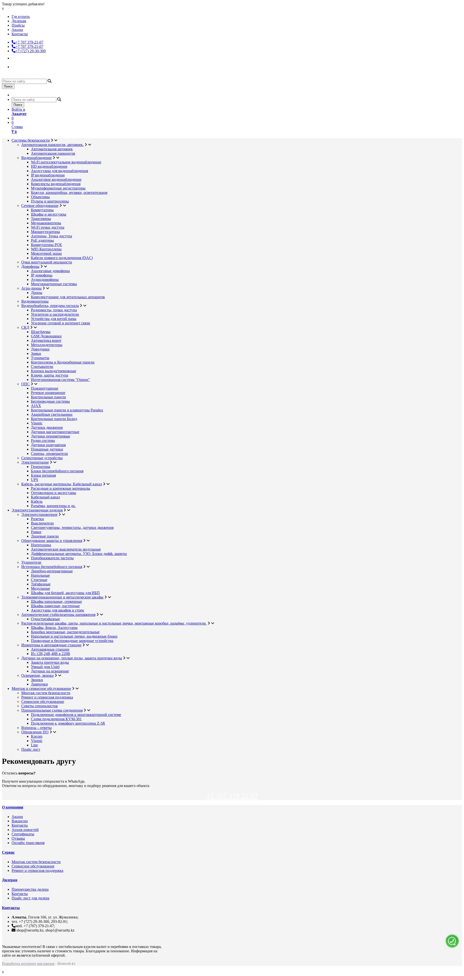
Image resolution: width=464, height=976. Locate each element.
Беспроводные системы (50, 401)
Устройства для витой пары (53, 319)
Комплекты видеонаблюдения (55, 184)
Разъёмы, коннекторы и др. (53, 506)
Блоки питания (43, 475)
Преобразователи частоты (52, 558)
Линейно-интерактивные (52, 571)
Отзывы (18, 838)
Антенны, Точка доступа (51, 236)
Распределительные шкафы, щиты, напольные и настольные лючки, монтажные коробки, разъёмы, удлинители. (114, 623)
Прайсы (18, 25)
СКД (25, 327)
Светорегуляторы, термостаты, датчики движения (72, 527)
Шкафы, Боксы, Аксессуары (54, 628)
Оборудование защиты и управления (51, 541)
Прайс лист (30, 749)
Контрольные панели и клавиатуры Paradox (67, 410)
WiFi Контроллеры (46, 249)
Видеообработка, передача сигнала (50, 306)
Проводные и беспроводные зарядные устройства (72, 641)
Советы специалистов (39, 706)
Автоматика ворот (46, 340)
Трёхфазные (41, 584)
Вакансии (20, 821)
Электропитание (35, 462)
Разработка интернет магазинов (28, 963)
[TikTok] (16, 66)
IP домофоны (41, 275)
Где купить (21, 17)
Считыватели (42, 366)
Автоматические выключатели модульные (66, 549)
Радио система (43, 440)
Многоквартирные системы (54, 284)
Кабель (37, 501)
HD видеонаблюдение (49, 166)
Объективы (40, 197)
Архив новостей (25, 830)
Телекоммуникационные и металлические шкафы (62, 597)
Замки (36, 353)
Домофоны (30, 266)
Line (34, 745)
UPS (34, 480)
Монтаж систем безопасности (45, 693)
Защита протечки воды (50, 662)
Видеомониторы (35, 301)
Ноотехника (41, 545)
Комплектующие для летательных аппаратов (68, 297)
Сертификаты (23, 834)
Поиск (8, 86)
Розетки (37, 519)
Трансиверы (41, 219)
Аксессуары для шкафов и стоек (57, 610)
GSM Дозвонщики (46, 336)
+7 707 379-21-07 (29, 42)
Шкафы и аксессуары (48, 214)
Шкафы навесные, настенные (55, 606)
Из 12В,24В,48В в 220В (50, 654)
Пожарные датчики (47, 449)
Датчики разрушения (48, 445)
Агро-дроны (31, 288)
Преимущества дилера (30, 889)
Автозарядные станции (50, 649)
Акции (17, 30)
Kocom (36, 736)
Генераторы (40, 467)
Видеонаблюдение (36, 158)
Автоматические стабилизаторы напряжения (58, 614)
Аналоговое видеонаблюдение (56, 179)
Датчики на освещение (50, 671)
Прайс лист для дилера (30, 898)
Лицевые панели (45, 536)
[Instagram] (16, 57)
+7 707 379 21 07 (232, 796)
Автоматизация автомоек (52, 149)
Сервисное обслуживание (42, 701)
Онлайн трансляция (28, 843)
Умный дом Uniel (45, 667)
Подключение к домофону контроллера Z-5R (68, 723)
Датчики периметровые (50, 436)
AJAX (36, 406)
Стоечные (39, 580)
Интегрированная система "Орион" (60, 380)
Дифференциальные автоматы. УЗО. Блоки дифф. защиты (79, 554)
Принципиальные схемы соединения (52, 710)
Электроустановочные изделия (37, 510)
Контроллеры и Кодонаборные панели (62, 362)
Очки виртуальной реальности (46, 262)
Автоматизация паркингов (53, 153)
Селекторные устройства (42, 458)
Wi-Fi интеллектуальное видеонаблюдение (66, 162)
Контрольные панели (48, 397)
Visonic (37, 423)
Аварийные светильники (51, 414)
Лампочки (39, 684)
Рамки (36, 532)
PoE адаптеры (42, 240)
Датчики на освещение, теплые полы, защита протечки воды (71, 658)
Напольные (40, 575)
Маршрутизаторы (45, 232)
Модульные (40, 588)
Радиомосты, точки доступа (54, 310)
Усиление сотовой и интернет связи (60, 323)
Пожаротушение (44, 388)
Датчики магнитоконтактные (55, 432)
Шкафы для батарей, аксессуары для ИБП (65, 593)
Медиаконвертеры (46, 223)
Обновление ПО (35, 732)
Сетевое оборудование (39, 206)
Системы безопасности (31, 140)
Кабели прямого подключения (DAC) (62, 258)
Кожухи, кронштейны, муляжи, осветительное (69, 192)
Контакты (20, 34)
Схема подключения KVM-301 (56, 719)
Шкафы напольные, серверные (56, 601)
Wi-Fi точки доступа (47, 227)
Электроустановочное (39, 514)
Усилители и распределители (55, 314)
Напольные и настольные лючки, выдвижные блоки (74, 636)
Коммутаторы (42, 210)
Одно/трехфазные (45, 619)
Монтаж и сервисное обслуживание (41, 688)
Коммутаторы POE (46, 245)
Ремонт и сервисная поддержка (47, 697)
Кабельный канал (45, 497)
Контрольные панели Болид (54, 419)
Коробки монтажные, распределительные (65, 632)
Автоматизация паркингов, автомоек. (52, 145)
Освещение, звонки (37, 675)
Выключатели (42, 523)
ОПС (25, 384)
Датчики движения (47, 427)
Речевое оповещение (48, 393)
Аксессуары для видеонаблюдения (59, 171)
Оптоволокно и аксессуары (53, 493)
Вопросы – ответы (36, 728)
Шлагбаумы (41, 332)
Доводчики (40, 349)
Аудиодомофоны (45, 279)
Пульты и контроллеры (50, 201)
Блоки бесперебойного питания (57, 471)
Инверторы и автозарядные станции (51, 645)
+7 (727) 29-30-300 (30, 51)
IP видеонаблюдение (48, 175)
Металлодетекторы (46, 345)
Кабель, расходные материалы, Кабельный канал (61, 484)
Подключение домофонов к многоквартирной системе (76, 715)
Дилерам (19, 21)
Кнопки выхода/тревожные (53, 371)
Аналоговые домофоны (50, 271)
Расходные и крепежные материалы (60, 488)
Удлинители (31, 562)
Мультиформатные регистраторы (58, 188)
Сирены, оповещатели (49, 454)
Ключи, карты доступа (49, 375)
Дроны (36, 293)
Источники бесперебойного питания (51, 567)
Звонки (37, 680)
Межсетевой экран (46, 253)
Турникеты (40, 358)
